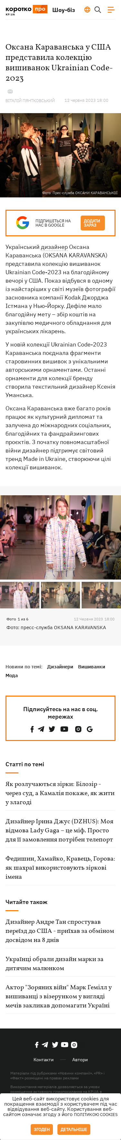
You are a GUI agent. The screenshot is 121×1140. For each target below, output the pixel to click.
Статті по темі (24, 764)
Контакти (44, 1060)
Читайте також (26, 902)
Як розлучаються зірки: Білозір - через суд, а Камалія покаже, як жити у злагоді (60, 793)
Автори (80, 1060)
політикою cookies (96, 1114)
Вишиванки (91, 667)
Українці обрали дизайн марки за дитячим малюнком (54, 964)
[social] (32, 729)
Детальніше (74, 1129)
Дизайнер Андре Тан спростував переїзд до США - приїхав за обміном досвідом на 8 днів (59, 931)
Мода (11, 675)
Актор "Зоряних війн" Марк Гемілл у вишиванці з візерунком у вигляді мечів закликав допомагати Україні (58, 996)
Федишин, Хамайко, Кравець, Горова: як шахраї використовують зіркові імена (60, 868)
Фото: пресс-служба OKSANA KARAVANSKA (56, 627)
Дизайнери (60, 667)
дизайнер (54, 247)
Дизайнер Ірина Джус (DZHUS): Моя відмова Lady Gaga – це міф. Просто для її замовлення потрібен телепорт (59, 830)
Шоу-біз (63, 10)
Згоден (42, 1129)
